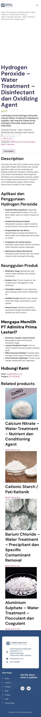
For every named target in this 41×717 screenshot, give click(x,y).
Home (3, 12)
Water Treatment (7, 144)
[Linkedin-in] (29, 688)
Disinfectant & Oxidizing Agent (23, 142)
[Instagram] (22, 688)
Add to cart (7, 138)
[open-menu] (37, 5)
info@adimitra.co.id (14, 374)
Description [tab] (9, 151)
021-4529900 (14, 376)
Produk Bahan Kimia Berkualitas (18, 12)
